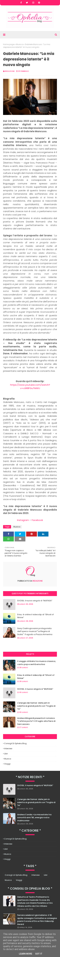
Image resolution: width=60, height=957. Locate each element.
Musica (19, 44)
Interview (8, 748)
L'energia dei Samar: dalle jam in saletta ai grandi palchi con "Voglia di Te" (36, 705)
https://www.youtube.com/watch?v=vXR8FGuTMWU (30, 386)
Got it (38, 954)
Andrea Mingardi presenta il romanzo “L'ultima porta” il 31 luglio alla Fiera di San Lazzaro (36, 721)
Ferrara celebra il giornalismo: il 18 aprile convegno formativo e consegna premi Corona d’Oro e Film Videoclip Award (37, 920)
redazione (10, 71)
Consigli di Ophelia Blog (15, 743)
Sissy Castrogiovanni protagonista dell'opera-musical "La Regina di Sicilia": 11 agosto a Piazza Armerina (34, 631)
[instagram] (33, 2)
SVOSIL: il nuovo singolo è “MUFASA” (34, 600)
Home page (8, 44)
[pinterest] (39, 2)
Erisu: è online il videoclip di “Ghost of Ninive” (35, 616)
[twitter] (27, 2)
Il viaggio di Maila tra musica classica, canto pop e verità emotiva (36, 663)
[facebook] (21, 2)
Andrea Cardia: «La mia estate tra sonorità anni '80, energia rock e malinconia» (34, 817)
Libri (6, 753)
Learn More (25, 954)
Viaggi (7, 763)
